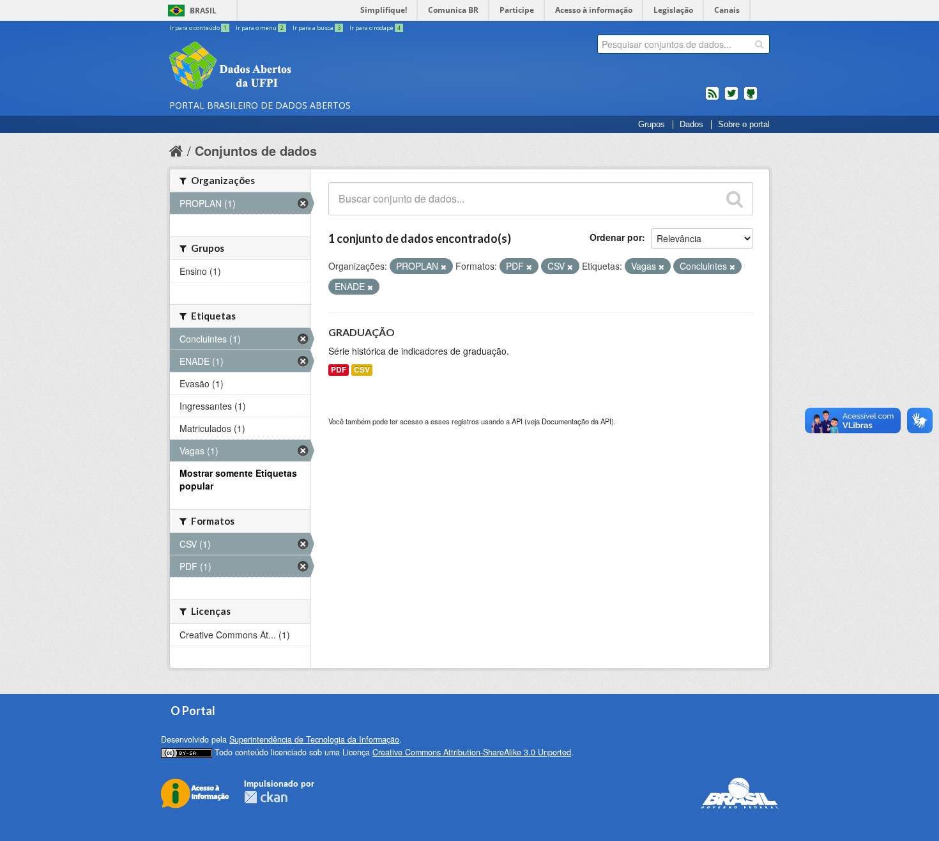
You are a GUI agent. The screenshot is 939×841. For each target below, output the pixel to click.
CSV (362, 369)
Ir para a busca (316, 28)
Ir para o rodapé (375, 28)
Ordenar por (616, 237)
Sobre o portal (744, 124)
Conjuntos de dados (256, 150)
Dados (691, 124)
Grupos (651, 124)
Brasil (203, 10)
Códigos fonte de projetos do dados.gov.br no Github (750, 98)
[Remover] (444, 266)
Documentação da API (576, 421)
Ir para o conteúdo (198, 28)
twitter (731, 98)
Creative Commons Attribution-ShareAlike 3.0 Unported (471, 752)
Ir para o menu (260, 28)
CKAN (265, 797)
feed (712, 98)
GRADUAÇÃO (361, 332)
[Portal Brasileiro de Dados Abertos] (306, 67)
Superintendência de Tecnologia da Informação (314, 739)
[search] (759, 44)
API (517, 421)
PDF (338, 369)
